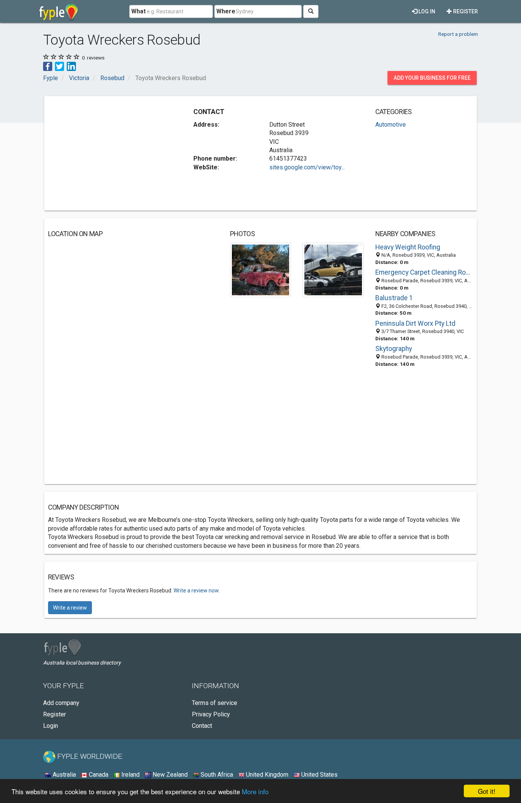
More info (255, 791)
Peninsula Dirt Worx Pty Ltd (415, 323)
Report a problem (458, 34)
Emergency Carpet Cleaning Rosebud (424, 272)
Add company (61, 702)
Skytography (393, 348)
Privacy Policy (211, 714)
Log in (426, 11)
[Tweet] (59, 65)
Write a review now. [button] (197, 590)
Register (465, 11)
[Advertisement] (112, 153)
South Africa (216, 774)
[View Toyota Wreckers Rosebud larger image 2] (333, 269)
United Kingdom (266, 774)
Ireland (130, 774)
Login (50, 725)
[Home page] (58, 11)
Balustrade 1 (394, 298)
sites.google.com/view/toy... (307, 167)
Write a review (70, 608)
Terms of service (214, 702)
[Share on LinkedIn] (71, 65)
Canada (97, 774)
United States (319, 774)
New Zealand (169, 774)
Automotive (390, 124)
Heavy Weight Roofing (407, 247)
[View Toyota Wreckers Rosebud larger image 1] (260, 269)
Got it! (486, 791)
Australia (63, 774)
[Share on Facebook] (47, 65)
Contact (202, 725)
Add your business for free (432, 78)
